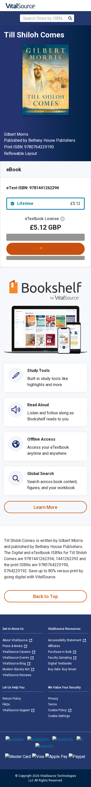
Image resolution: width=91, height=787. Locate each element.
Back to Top (45, 596)
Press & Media (13, 646)
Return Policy (12, 698)
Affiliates (54, 646)
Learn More (45, 507)
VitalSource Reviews (17, 675)
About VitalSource (15, 640)
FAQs (6, 704)
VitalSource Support (17, 710)
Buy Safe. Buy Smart (62, 669)
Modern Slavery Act (16, 669)
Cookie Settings (59, 716)
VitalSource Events (16, 657)
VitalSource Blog (15, 663)
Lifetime (48, 203)
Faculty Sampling (60, 657)
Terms (52, 704)
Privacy (53, 698)
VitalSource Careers (17, 652)
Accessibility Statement (65, 640)
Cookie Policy (57, 710)
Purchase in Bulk (60, 652)
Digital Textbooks (60, 663)
